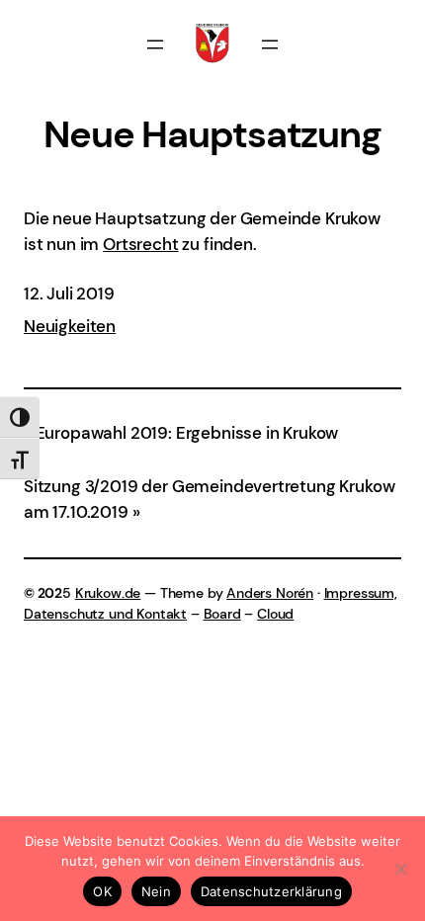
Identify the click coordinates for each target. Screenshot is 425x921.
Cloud (275, 614)
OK (102, 891)
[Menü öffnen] (155, 44)
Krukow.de (107, 593)
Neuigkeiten (70, 326)
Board (222, 614)
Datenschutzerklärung (271, 891)
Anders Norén (269, 593)
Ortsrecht (140, 244)
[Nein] (400, 869)
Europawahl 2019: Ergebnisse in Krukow (187, 433)
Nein (156, 891)
